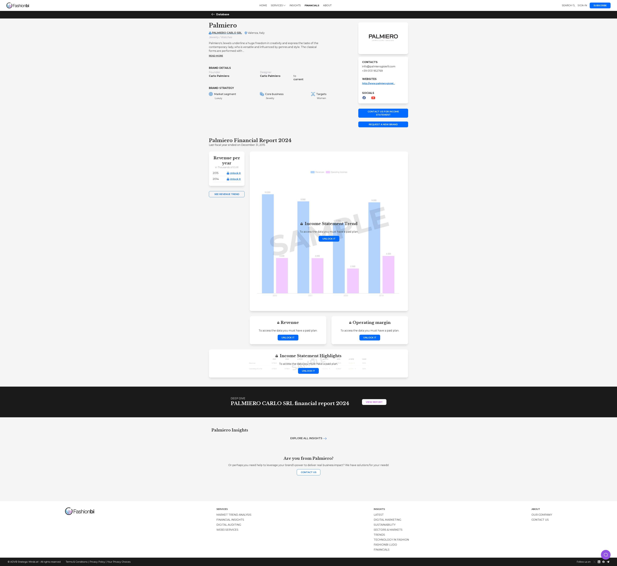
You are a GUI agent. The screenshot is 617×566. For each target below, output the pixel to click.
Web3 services (227, 529)
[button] (606, 555)
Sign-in (582, 5)
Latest (379, 514)
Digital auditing (228, 524)
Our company (542, 514)
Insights (295, 5)
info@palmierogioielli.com (378, 66)
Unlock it (235, 173)
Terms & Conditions (76, 561)
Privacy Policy (97, 561)
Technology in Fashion (391, 539)
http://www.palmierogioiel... (378, 83)
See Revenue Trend (226, 194)
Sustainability (384, 524)
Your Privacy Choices (118, 561)
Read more (216, 55)
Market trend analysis (233, 514)
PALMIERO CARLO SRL (227, 32)
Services (277, 5)
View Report (374, 402)
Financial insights (230, 519)
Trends (379, 534)
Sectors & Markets (388, 529)
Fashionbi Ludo (385, 544)
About (327, 5)
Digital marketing (387, 519)
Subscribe (600, 5)
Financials (312, 5)
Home (263, 5)
